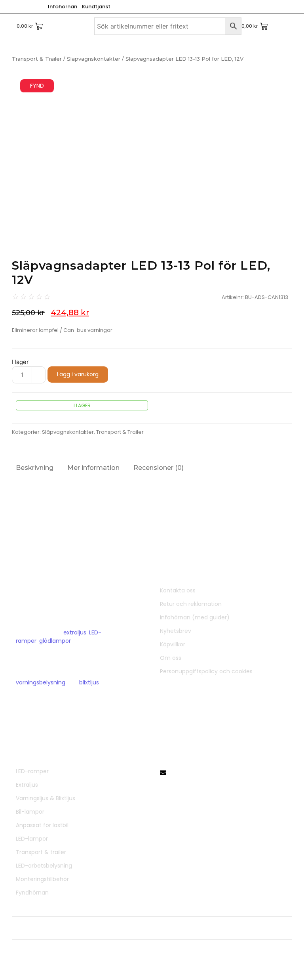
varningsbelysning (40, 682)
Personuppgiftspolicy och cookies (206, 671)
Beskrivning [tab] (34, 467)
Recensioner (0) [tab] (158, 467)
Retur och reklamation (191, 604)
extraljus (74, 632)
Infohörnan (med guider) (195, 617)
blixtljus (89, 682)
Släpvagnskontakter (93, 59)
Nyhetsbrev (175, 631)
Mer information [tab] (93, 467)
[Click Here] (44, 27)
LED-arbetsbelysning (44, 866)
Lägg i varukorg (78, 374)
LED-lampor (32, 839)
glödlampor (55, 641)
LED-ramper (32, 771)
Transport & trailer (41, 852)
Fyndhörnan (32, 893)
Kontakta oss (178, 590)
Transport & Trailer (37, 59)
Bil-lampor (30, 812)
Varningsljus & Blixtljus (45, 798)
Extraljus (27, 785)
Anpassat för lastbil (42, 825)
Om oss (170, 658)
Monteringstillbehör (42, 879)
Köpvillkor (172, 644)
